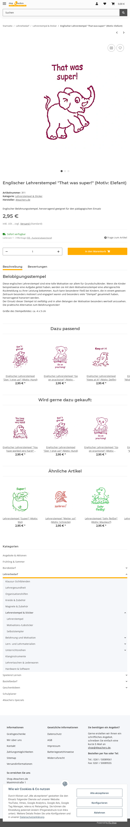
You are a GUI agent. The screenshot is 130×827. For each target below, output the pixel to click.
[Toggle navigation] (4, 2)
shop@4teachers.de (99, 747)
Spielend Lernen (12, 675)
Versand (25, 223)
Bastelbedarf (10, 681)
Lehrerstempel (15, 618)
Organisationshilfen (16, 593)
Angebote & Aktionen (15, 555)
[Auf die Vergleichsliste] (111, 48)
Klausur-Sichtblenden (17, 581)
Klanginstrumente (15, 656)
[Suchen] (123, 12)
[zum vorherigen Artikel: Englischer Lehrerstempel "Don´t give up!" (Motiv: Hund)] (116, 32)
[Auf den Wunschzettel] (120, 48)
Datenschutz (54, 734)
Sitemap (11, 758)
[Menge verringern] (6, 251)
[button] (97, 3)
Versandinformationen (19, 763)
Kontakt (11, 746)
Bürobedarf (9, 568)
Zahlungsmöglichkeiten (20, 751)
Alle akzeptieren (99, 793)
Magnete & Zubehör (16, 606)
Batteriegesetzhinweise (60, 751)
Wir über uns (14, 740)
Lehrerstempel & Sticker (28, 196)
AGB (49, 740)
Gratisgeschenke (16, 734)
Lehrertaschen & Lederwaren (21, 662)
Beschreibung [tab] (12, 266)
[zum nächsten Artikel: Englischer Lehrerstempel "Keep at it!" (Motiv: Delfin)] (123, 32)
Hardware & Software (17, 668)
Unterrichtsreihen (15, 650)
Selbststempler (15, 631)
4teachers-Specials (13, 700)
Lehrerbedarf (10, 574)
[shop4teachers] (18, 4)
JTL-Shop (112, 822)
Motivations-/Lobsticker (20, 625)
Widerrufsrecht (56, 758)
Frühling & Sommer (14, 561)
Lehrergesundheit (15, 587)
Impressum (53, 746)
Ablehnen (99, 812)
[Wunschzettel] (105, 3)
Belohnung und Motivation (20, 637)
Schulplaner (9, 693)
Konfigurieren (99, 802)
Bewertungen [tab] (37, 266)
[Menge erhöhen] (58, 251)
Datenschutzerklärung (32, 817)
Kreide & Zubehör (15, 600)
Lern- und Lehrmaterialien (20, 643)
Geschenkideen (11, 687)
